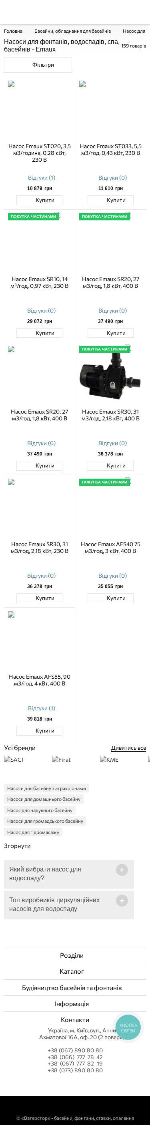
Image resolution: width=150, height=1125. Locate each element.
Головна (13, 31)
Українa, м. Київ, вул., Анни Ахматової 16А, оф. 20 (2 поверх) (81, 1033)
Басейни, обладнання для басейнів (72, 31)
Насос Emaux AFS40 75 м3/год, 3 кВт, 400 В (110, 547)
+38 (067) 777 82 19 (75, 1063)
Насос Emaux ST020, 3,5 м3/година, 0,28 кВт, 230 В (39, 153)
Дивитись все (128, 747)
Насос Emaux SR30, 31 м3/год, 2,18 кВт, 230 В (39, 547)
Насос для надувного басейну (39, 810)
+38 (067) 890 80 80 (75, 1050)
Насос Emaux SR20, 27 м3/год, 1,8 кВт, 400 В (110, 282)
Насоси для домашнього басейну (43, 799)
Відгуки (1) (41, 177)
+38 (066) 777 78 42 (75, 1057)
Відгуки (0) (112, 177)
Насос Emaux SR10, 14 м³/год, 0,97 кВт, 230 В (39, 282)
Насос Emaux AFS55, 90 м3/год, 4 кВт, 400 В (39, 680)
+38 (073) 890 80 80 (75, 1070)
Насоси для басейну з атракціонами (46, 788)
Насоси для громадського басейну (45, 821)
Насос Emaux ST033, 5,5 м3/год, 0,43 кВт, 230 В (111, 149)
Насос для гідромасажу (33, 832)
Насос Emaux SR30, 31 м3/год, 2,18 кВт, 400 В (111, 415)
